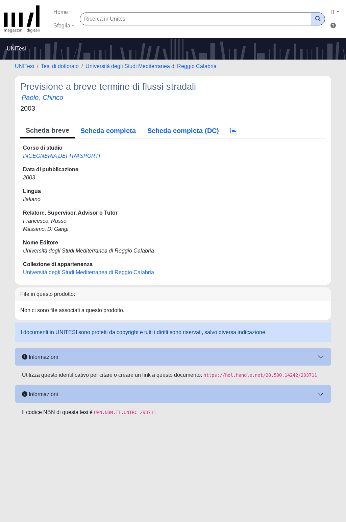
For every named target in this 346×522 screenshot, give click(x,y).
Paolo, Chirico (42, 97)
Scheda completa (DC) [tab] (183, 130)
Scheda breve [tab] (47, 130)
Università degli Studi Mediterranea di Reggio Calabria (151, 66)
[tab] (234, 131)
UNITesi (24, 66)
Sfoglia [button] (61, 25)
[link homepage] (24, 19)
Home (60, 12)
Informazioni (42, 357)
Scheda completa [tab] (108, 130)
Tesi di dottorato (60, 66)
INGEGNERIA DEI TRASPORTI (61, 156)
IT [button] (332, 12)
